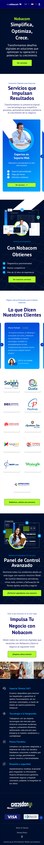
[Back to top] (22, 837)
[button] (42, 156)
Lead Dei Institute (23, 363)
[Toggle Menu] (3, 4)
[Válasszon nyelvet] (33, 4)
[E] (22, 817)
